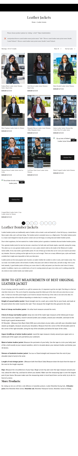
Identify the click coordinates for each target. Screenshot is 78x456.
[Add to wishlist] (13, 82)
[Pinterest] (43, 451)
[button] (6, 77)
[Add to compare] (18, 82)
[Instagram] (39, 451)
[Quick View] (8, 82)
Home (33, 22)
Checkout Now (16, 73)
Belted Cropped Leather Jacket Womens (64, 170)
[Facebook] (35, 451)
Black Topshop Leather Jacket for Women (13, 128)
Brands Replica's (52, 404)
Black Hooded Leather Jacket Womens (63, 86)
